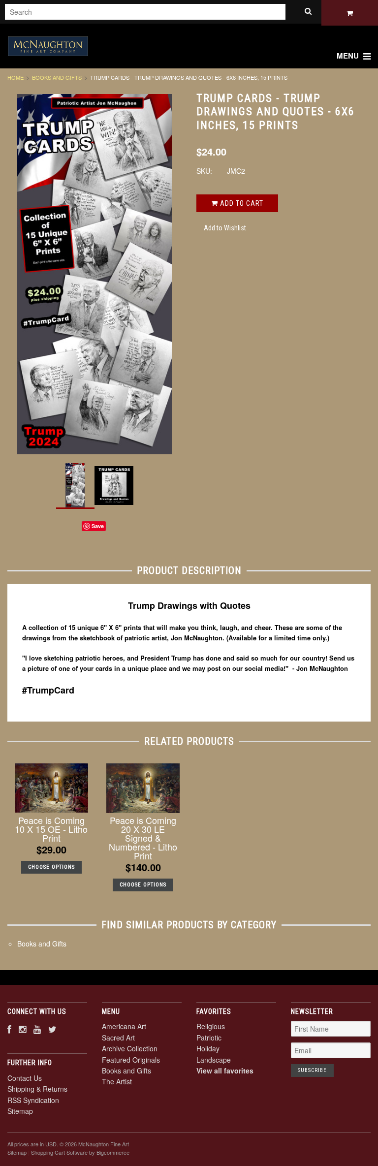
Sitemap (20, 1111)
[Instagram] (22, 1029)
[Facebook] (9, 1029)
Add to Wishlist (225, 228)
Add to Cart (240, 203)
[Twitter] (52, 1029)
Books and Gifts (57, 77)
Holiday (208, 1048)
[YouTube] (37, 1029)
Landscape (213, 1060)
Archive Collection (130, 1048)
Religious (210, 1026)
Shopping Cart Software (59, 1152)
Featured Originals (131, 1060)
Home (15, 77)
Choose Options (51, 867)
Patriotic (208, 1037)
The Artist (117, 1081)
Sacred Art (118, 1037)
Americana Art (124, 1026)
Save (98, 526)
